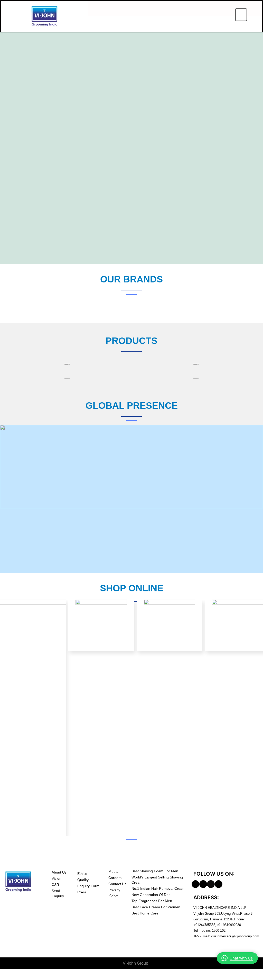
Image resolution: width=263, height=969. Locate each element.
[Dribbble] (203, 884)
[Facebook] (195, 884)
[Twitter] (211, 884)
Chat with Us (241, 958)
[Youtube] (218, 884)
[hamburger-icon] (241, 14)
